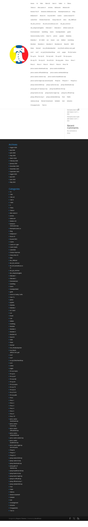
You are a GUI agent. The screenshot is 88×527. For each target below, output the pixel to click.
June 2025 (12, 179)
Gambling (45, 32)
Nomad (38, 48)
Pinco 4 (45, 64)
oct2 (58, 52)
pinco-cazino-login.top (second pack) (42, 80)
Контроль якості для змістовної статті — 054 (73, 112)
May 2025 (12, 182)
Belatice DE (66, 7)
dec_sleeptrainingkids (37, 28)
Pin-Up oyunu (68, 56)
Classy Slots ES (56, 19)
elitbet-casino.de (68, 28)
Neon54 (66, 44)
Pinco (67, 60)
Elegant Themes (21, 518)
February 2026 (14, 161)
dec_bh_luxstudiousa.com (50, 24)
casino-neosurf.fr (69, 15)
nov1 (32, 52)
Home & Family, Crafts (37, 36)
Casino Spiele (13, 247)
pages (64, 52)
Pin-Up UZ (42, 60)
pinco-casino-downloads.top (39, 68)
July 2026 (12, 150)
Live (58, 40)
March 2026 (13, 158)
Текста (44, 105)
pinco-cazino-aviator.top (38, 76)
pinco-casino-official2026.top (39, 72)
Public (69, 97)
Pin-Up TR (34, 60)
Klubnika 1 (34, 40)
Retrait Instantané (47, 101)
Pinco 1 (73, 60)
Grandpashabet (60, 32)
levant (53, 40)
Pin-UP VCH (50, 60)
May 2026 (12, 155)
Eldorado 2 (57, 28)
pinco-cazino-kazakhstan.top (57, 76)
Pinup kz (57, 80)
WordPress (38, 518)
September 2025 (14, 171)
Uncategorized (14, 502)
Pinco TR (65, 64)
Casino (59, 15)
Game (51, 32)
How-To (48, 36)
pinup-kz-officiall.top (67, 93)
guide (69, 32)
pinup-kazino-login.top (52, 93)
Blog (73, 11)
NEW (72, 44)
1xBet (60, 3)
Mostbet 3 (49, 44)
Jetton (55, 36)
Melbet (63, 40)
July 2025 (12, 177)
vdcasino (69, 101)
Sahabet (57, 101)
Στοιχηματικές (35, 105)
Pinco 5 (52, 64)
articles (50, 7)
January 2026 (13, 163)
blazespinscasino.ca (64, 11)
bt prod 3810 (51, 15)
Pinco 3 (39, 64)
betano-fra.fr (35, 11)
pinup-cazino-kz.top (52, 85)
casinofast (34, 19)
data (64, 19)
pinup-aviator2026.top (37, 85)
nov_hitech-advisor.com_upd (66, 48)
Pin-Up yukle (59, 60)
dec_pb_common (65, 24)
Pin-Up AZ (41, 56)
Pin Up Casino (72, 52)
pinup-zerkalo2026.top (53, 97)
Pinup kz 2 (74, 80)
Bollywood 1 (34, 15)
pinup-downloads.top (67, 85)
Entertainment (35, 32)
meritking (71, 40)
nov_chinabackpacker (49, 48)
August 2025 (13, 174)
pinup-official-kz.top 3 (37, 97)
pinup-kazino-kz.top (37, 93)
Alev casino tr (42, 7)
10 (37, 3)
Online (11, 366)
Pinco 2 (33, 64)
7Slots (69, 3)
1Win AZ (47, 3)
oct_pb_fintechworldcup (48, 52)
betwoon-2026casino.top (48, 11)
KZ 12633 (41, 40)
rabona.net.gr (35, 101)
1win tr (54, 3)
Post (63, 97)
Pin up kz (33, 56)
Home (32, 3)
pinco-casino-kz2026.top (57, 68)
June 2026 (12, 153)
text (63, 101)
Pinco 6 (58, 64)
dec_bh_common (36, 24)
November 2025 (14, 169)
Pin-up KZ (58, 56)
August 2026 (13, 147)
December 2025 (14, 166)
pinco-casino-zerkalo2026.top (59, 72)
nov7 (37, 52)
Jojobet (61, 36)
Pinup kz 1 (65, 80)
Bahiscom (58, 7)
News (32, 48)
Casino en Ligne (14, 244)
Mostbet (33, 44)
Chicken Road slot (44, 19)
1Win (41, 3)
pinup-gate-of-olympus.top (39, 89)
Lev (48, 40)
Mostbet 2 (41, 44)
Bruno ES (42, 15)
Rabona (12, 492)
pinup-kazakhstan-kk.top (57, 89)
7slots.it (33, 7)
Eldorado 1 (49, 28)
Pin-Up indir (49, 56)
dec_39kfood (72, 19)
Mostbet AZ (58, 44)
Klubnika (68, 36)
